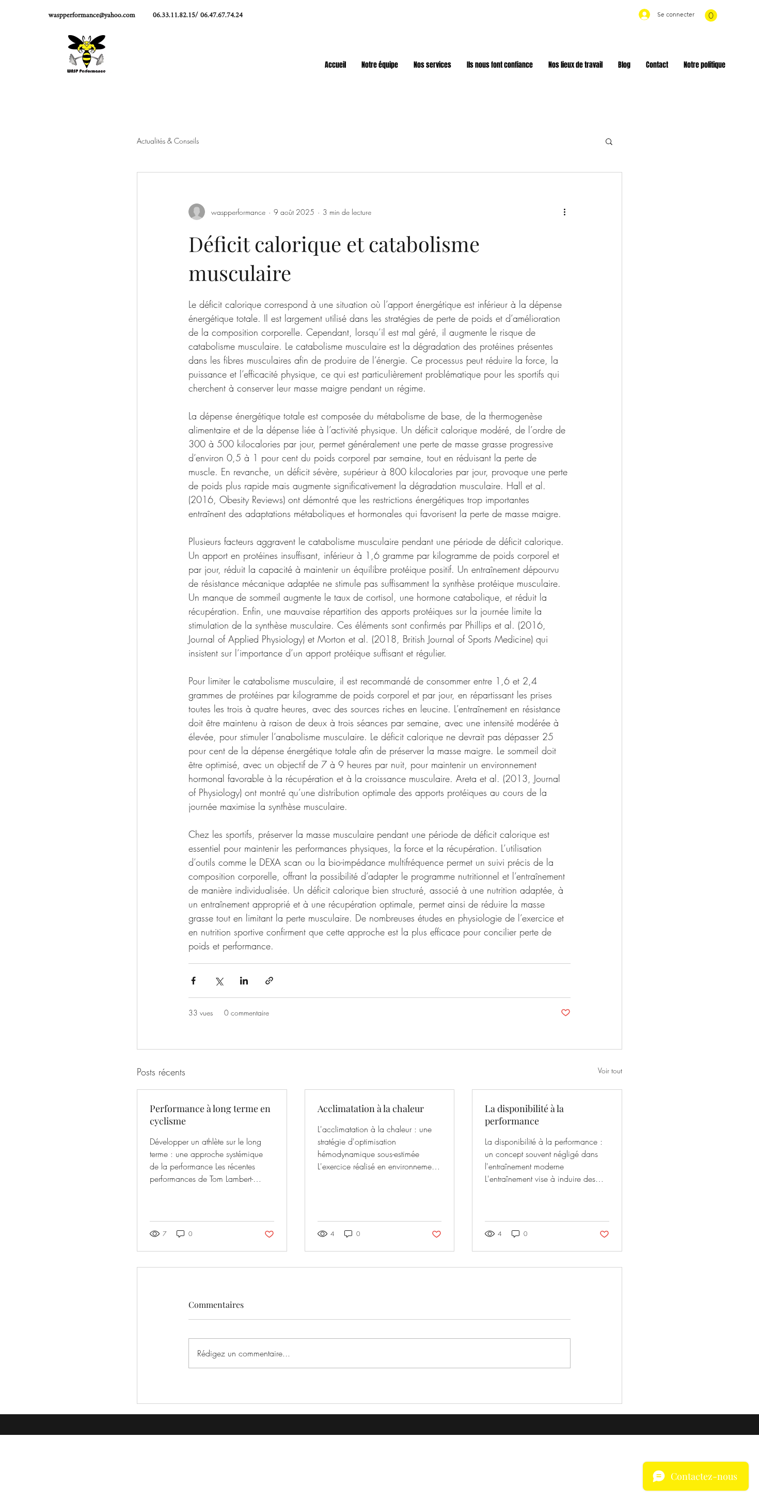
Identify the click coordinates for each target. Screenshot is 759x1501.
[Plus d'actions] (564, 212)
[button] (711, 15)
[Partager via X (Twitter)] (219, 981)
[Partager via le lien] (269, 981)
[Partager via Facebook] (193, 981)
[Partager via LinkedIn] (244, 981)
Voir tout (610, 1070)
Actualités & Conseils (168, 141)
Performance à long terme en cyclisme (210, 1114)
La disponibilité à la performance (524, 1114)
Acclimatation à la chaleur (371, 1108)
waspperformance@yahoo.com (92, 15)
